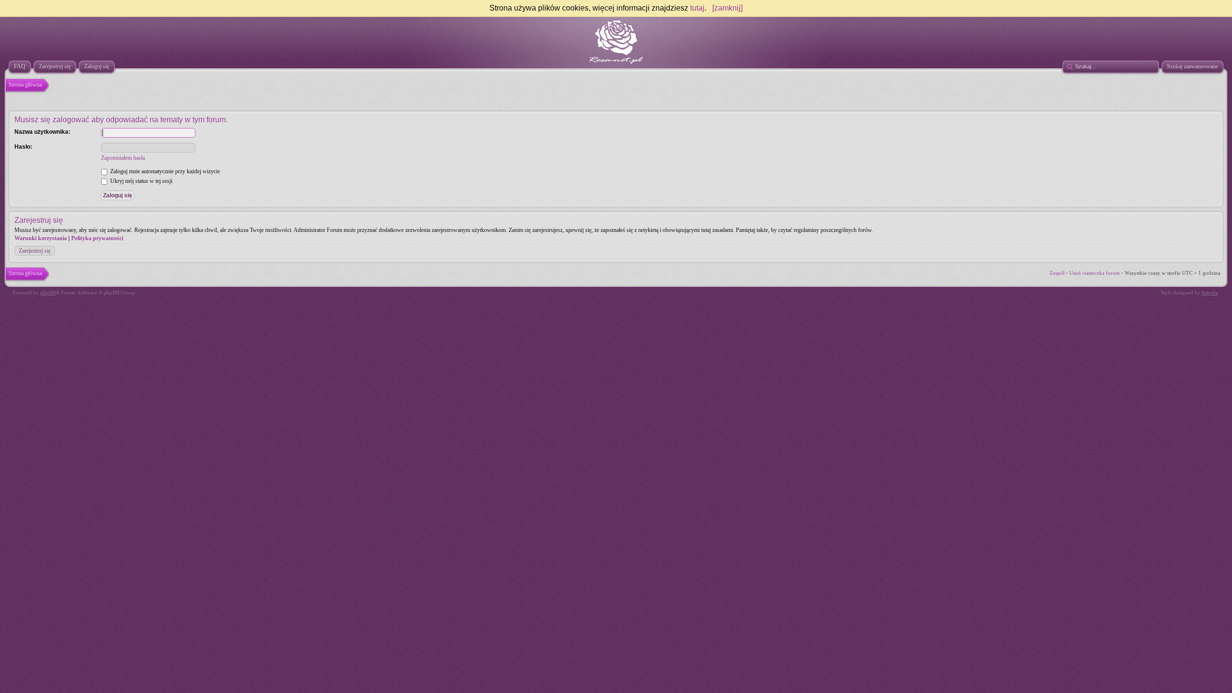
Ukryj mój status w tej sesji (140, 181)
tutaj (697, 8)
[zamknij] (727, 8)
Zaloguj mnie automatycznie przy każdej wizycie (164, 171)
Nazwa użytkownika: (42, 131)
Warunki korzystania (40, 238)
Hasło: (23, 146)
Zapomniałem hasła (123, 157)
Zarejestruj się (35, 250)
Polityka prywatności (97, 238)
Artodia (1209, 292)
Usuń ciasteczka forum (1094, 273)
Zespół (1057, 273)
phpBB (48, 292)
